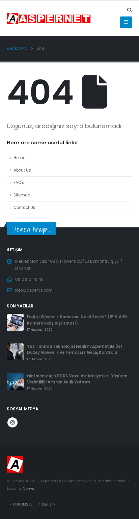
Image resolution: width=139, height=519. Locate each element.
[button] (129, 10)
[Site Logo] (37, 18)
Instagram (12, 422)
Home (19, 157)
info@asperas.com (34, 290)
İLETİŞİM (49, 504)
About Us (22, 170)
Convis (29, 488)
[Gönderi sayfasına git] (15, 322)
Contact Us (24, 207)
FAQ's (18, 182)
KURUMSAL (22, 504)
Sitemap (21, 195)
